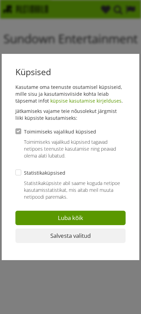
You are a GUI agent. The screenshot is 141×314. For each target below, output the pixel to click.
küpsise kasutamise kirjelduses (85, 100)
